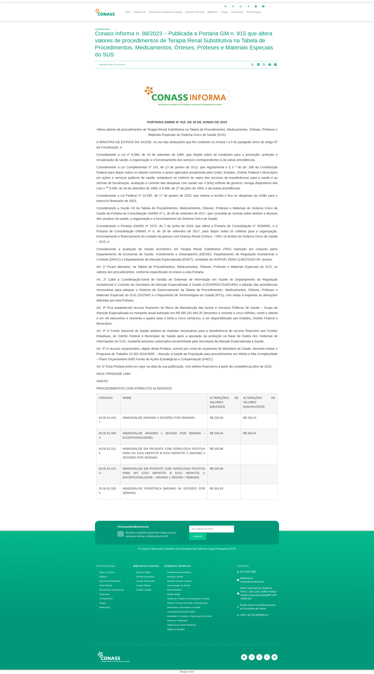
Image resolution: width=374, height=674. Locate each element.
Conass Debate (143, 585)
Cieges (102, 603)
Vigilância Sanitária (176, 629)
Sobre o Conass (106, 572)
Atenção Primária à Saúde (179, 581)
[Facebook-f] (248, 6)
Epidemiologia (173, 594)
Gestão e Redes (143, 590)
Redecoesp (104, 607)
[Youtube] (263, 6)
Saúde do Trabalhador (177, 620)
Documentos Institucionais (111, 590)
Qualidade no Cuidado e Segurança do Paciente (189, 616)
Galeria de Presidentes (110, 581)
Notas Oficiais (105, 585)
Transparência (106, 598)
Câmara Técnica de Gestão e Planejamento (187, 603)
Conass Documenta (145, 581)
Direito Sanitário (174, 590)
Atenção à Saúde (175, 576)
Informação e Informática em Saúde (183, 607)
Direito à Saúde (143, 572)
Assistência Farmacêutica (179, 572)
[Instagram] (241, 6)
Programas (104, 594)
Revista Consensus (145, 576)
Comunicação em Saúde (178, 585)
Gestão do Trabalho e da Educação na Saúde (188, 598)
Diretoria (103, 576)
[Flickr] (256, 6)
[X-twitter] (233, 6)
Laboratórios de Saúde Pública (181, 612)
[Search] (225, 6)
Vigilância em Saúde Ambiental (181, 625)
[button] (252, 65)
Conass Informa (102, 29)
